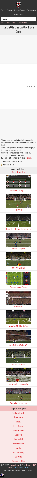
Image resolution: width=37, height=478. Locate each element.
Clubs (3, 10)
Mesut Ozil (18, 434)
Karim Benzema (18, 426)
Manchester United (18, 461)
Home (2, 22)
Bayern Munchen (18, 443)
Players (9, 10)
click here (28, 158)
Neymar (18, 421)
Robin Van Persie (18, 430)
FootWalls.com (15, 465)
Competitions (31, 10)
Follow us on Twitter (22, 467)
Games (8, 22)
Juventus (18, 447)
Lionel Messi (18, 417)
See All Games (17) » (18, 172)
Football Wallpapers (18, 5)
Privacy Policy (26, 465)
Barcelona (18, 456)
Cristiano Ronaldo (18, 412)
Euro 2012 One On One (19, 22)
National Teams (19, 10)
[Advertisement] (18, 49)
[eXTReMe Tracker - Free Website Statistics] (2, 476)
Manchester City (18, 452)
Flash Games (18, 14)
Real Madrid (18, 439)
